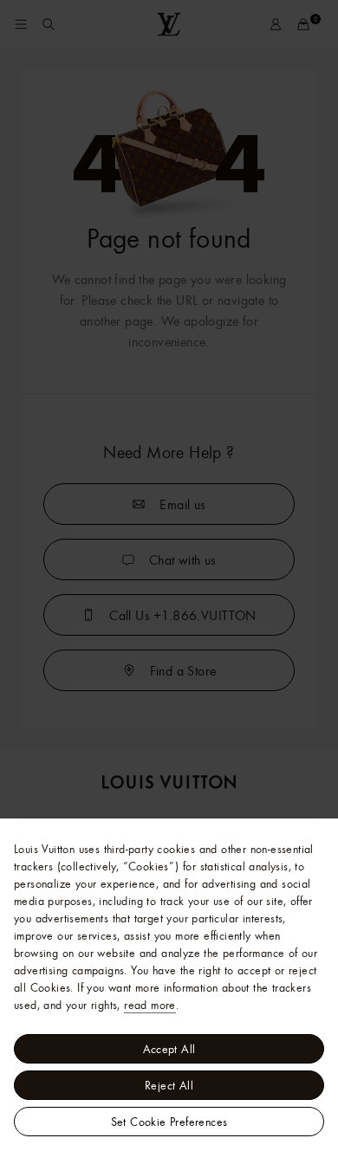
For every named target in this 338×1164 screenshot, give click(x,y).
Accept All (169, 1049)
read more (150, 1004)
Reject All (169, 1085)
